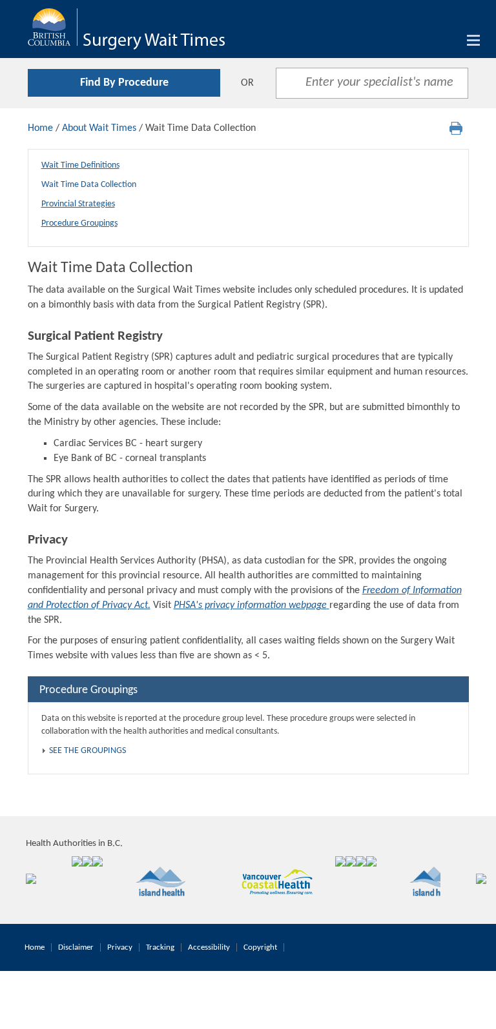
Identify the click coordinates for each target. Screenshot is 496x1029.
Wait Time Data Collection (88, 185)
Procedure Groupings (79, 223)
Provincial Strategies (78, 204)
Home (40, 128)
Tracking (160, 947)
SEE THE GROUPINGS (87, 751)
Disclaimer (76, 947)
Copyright (260, 947)
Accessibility (209, 947)
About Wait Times (99, 128)
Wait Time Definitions (80, 165)
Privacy (119, 947)
